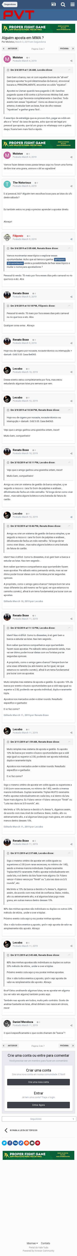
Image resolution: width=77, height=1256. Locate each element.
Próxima (64, 49)
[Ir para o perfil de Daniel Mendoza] (7, 1023)
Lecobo (41, 70)
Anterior (12, 49)
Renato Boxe (44, 248)
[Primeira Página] (4, 48)
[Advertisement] (38, 1199)
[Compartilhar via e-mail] (32, 1143)
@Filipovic (60, 259)
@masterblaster (15, 263)
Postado (24, 60)
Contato (45, 1243)
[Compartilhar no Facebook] (9, 1143)
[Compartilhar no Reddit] (26, 1143)
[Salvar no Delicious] (20, 1143)
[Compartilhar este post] (71, 60)
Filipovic (43, 305)
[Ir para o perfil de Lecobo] (7, 370)
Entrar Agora (38, 1105)
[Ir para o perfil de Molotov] (7, 59)
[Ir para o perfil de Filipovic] (7, 237)
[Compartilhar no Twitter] (4, 1143)
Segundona (40, 41)
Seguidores (36, 1119)
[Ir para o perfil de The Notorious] (7, 184)
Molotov (10, 41)
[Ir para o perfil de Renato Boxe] (7, 295)
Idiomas (31, 1243)
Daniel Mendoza (23, 1022)
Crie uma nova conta (38, 1082)
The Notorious (22, 182)
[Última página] (73, 48)
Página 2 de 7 (38, 49)
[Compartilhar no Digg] (15, 1143)
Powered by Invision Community (38, 1251)
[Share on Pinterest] (37, 1143)
